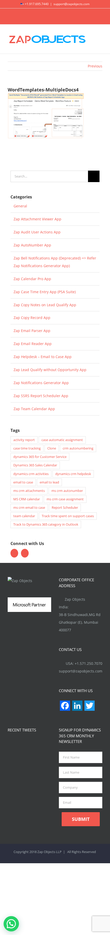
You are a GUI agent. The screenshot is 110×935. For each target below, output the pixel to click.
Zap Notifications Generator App (41, 382)
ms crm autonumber (67, 491)
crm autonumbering (78, 448)
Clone (51, 448)
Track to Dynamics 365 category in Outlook (45, 524)
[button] (11, 923)
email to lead (49, 482)
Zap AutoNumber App (32, 245)
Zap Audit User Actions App (37, 232)
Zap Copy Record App (32, 317)
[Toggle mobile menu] (100, 38)
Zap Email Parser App (32, 330)
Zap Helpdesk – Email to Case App (43, 356)
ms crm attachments (29, 491)
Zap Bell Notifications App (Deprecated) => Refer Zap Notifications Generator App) (55, 262)
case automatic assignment (62, 440)
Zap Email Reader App (33, 343)
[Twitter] (14, 553)
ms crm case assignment (65, 499)
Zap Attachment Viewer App (37, 219)
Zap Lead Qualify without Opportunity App (50, 369)
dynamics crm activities (31, 474)
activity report (24, 440)
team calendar (24, 516)
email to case (23, 482)
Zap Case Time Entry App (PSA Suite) (45, 291)
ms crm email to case (29, 507)
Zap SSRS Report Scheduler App (41, 395)
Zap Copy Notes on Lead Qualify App (45, 304)
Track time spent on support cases (68, 516)
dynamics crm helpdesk (73, 474)
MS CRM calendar (26, 499)
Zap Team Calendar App (34, 408)
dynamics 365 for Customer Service (40, 457)
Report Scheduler (65, 507)
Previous (95, 66)
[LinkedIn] (25, 553)
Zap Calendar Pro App (32, 278)
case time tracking (27, 448)
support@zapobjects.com (71, 4)
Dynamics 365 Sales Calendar (35, 465)
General (20, 206)
